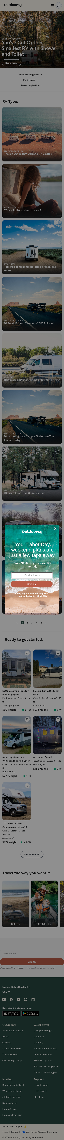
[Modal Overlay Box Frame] (32, 570)
